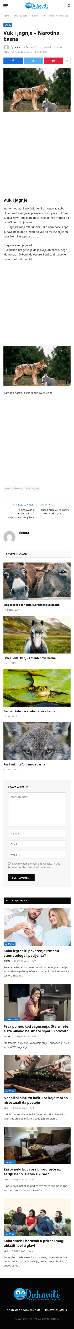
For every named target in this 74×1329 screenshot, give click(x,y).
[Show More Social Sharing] (67, 61)
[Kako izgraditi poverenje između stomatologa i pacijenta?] (37, 927)
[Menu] (5, 5)
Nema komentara (23, 51)
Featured (10, 1090)
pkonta (17, 47)
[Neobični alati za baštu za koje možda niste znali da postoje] (37, 1074)
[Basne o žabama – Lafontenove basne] (37, 688)
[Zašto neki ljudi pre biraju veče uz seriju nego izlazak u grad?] (37, 1145)
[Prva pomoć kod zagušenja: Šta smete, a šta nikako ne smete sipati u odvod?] (37, 1002)
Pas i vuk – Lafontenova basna (24, 764)
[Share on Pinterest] (53, 61)
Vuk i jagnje (32, 488)
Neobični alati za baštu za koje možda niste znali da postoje (36, 1100)
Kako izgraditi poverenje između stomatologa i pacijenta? (31, 953)
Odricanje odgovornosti (23, 1310)
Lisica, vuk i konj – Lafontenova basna (29, 658)
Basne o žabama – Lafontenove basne (29, 711)
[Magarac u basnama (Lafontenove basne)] (37, 581)
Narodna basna (13, 488)
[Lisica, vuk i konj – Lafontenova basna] (37, 635)
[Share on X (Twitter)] (33, 61)
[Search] (69, 5)
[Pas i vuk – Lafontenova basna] (37, 741)
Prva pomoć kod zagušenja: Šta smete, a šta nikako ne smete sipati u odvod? (36, 1028)
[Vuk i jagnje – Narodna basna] (37, 90)
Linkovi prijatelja (55, 1310)
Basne (8, 25)
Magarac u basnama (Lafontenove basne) (31, 605)
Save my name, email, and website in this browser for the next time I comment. (34, 865)
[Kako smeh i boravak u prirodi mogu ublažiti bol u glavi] (37, 1217)
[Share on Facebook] (13, 61)
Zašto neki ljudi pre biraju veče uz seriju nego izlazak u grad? (32, 1171)
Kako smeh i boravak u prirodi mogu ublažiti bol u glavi (35, 1243)
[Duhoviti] (37, 5)
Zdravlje (9, 943)
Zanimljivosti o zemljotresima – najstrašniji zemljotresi (21, 513)
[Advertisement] (37, 154)
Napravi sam (11, 1019)
